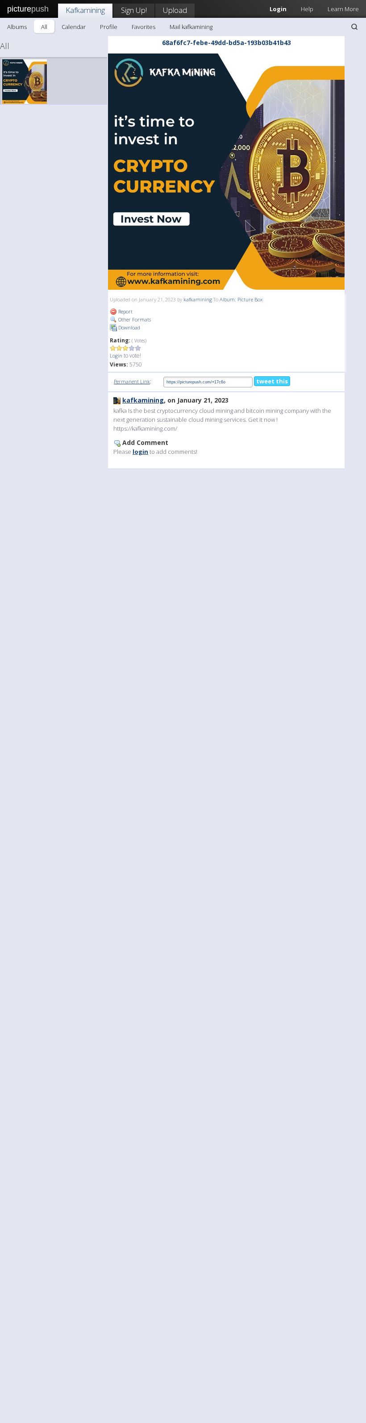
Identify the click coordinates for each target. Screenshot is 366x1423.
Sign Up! (134, 10)
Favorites (143, 27)
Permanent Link (132, 381)
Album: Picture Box (241, 299)
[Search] (354, 27)
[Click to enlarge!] (226, 171)
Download (128, 327)
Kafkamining (85, 10)
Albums (17, 27)
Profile (108, 27)
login (140, 452)
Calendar (74, 27)
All (44, 27)
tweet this (272, 381)
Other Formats (134, 319)
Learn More (343, 9)
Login (116, 355)
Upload (175, 10)
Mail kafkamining (191, 27)
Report (125, 311)
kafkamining (197, 299)
